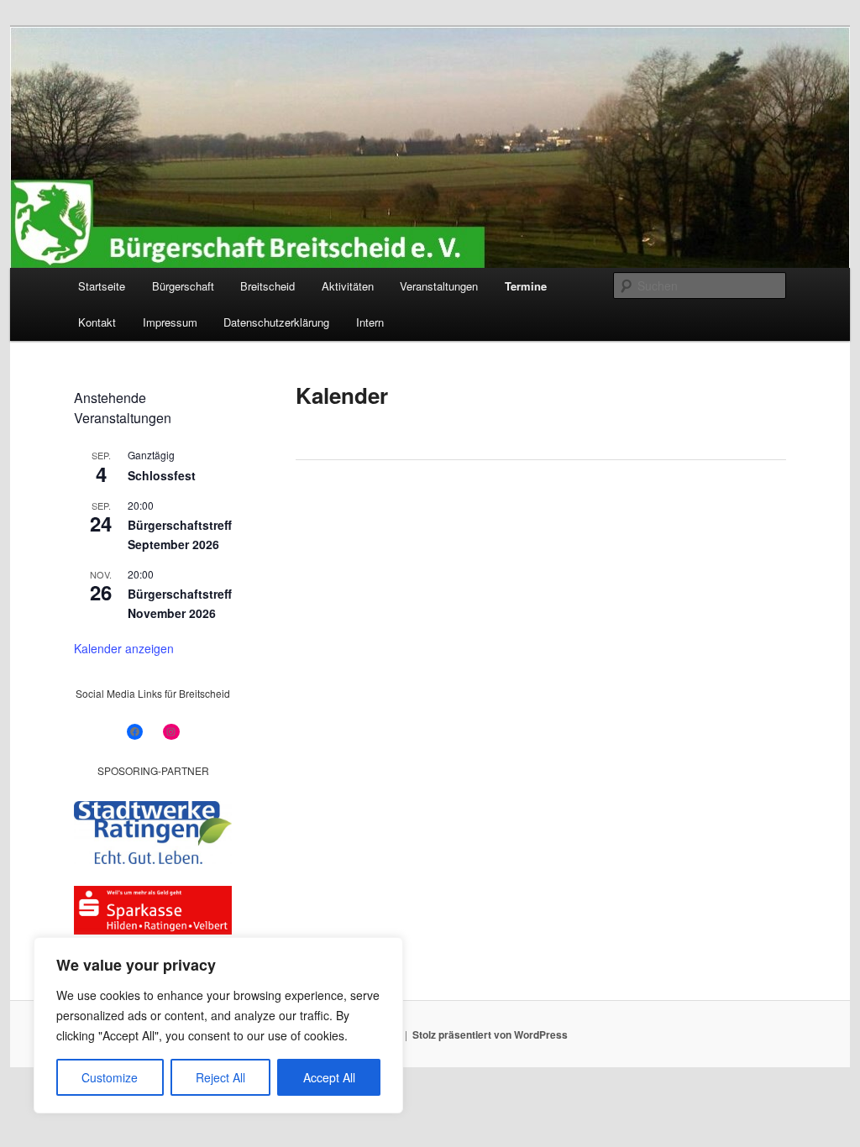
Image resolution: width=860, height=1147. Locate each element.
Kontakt (97, 322)
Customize (109, 1077)
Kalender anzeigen (124, 648)
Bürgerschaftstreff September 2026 (180, 534)
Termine (526, 286)
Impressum (170, 322)
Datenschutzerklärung (276, 322)
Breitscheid (267, 286)
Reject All (220, 1077)
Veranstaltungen (439, 286)
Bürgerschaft (183, 286)
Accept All (329, 1077)
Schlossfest (162, 475)
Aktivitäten (348, 286)
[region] (218, 1025)
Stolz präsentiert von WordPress (490, 1034)
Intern (370, 322)
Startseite (101, 286)
